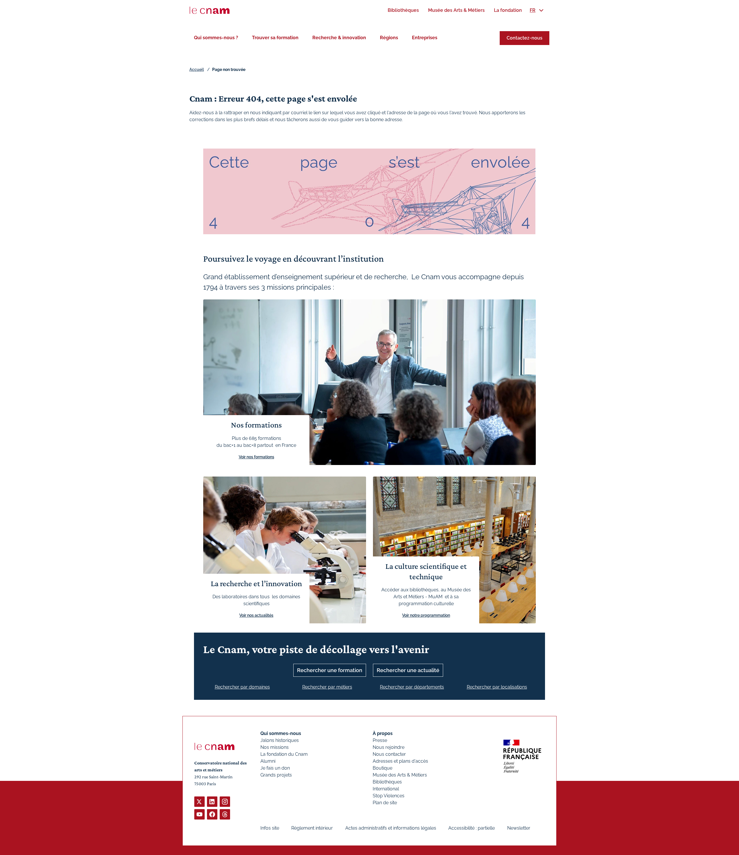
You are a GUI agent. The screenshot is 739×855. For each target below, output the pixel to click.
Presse (380, 740)
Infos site (269, 828)
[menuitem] (403, 10)
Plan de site (385, 802)
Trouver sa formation (275, 37)
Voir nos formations (256, 457)
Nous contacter (389, 754)
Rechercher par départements (412, 687)
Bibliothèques (387, 782)
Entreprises (424, 37)
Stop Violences (388, 795)
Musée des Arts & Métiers (400, 775)
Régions (389, 37)
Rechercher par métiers (327, 687)
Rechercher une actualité (408, 670)
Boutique (382, 768)
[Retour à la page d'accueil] (209, 10)
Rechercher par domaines (242, 687)
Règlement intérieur (312, 828)
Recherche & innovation (339, 37)
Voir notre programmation (426, 615)
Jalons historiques (279, 740)
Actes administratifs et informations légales (390, 828)
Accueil (196, 69)
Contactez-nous (524, 38)
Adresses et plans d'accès (400, 761)
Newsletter (518, 828)
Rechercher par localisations (497, 687)
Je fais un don (275, 768)
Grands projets (276, 775)
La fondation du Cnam (284, 754)
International (386, 789)
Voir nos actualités (256, 615)
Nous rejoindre (388, 747)
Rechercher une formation (329, 670)
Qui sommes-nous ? (216, 37)
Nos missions (274, 747)
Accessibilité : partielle (471, 828)
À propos (383, 733)
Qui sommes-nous (280, 733)
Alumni (267, 761)
